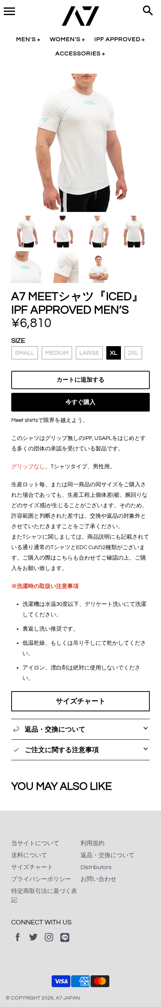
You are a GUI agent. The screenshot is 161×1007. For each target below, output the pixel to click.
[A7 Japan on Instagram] (49, 942)
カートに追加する (80, 380)
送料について (29, 855)
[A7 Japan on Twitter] (33, 942)
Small (24, 353)
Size (18, 340)
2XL (133, 353)
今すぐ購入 (80, 402)
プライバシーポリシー (41, 879)
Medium (57, 353)
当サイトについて (35, 843)
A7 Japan (68, 998)
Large (89, 353)
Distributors (96, 867)
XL (113, 353)
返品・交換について (107, 855)
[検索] (148, 11)
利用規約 (92, 843)
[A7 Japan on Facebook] (17, 942)
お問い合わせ (98, 879)
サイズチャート (81, 701)
